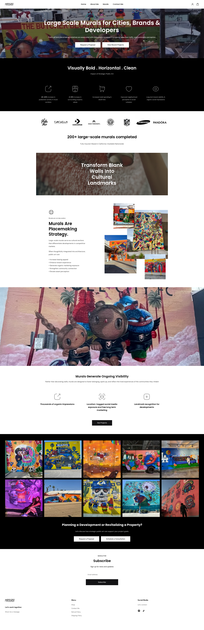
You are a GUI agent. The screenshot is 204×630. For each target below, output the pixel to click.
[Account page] (192, 4)
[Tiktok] (143, 610)
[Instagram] (23, 459)
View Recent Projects (115, 45)
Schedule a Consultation (115, 539)
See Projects (102, 423)
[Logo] (9, 4)
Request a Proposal (87, 45)
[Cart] (197, 4)
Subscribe (102, 582)
